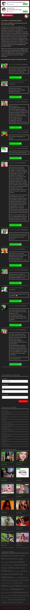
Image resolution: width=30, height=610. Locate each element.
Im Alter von (5, 384)
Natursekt (18, 583)
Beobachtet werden (17, 555)
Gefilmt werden (16, 571)
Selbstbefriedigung (23, 595)
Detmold (4, 438)
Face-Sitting (6, 565)
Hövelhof (4, 443)
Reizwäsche (17, 589)
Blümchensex (8, 558)
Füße (9, 570)
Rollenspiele (19, 592)
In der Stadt (5, 395)
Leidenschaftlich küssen (7, 583)
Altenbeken (24, 64)
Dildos (21, 561)
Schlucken (12, 595)
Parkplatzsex (7, 589)
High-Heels (7, 577)
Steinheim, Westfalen (7, 425)
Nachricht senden (15, 77)
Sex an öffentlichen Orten (7, 597)
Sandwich (6, 595)
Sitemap (15, 608)
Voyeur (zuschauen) (9, 602)
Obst (11, 586)
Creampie (5, 562)
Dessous (13, 561)
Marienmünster (6, 445)
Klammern (23, 577)
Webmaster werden (22, 608)
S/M (27, 593)
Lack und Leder (22, 580)
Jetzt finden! (24, 401)
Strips (24, 597)
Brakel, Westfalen (6, 435)
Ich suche (4, 378)
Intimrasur (15, 577)
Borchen (4, 433)
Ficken (18, 564)
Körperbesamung (8, 580)
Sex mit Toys (18, 597)
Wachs (20, 602)
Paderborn (4, 418)
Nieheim (4, 420)
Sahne (2, 595)
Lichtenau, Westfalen (7, 430)
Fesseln (12, 565)
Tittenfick (12, 599)
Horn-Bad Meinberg (7, 423)
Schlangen (4, 415)
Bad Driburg (5, 411)
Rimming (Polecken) (7, 593)
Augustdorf (5, 440)
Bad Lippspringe (6, 413)
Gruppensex (6, 574)
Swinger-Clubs (4, 600)
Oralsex (17, 585)
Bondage (19, 558)
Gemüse (24, 571)
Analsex (5, 555)
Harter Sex (17, 573)
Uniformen (21, 599)
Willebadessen (5, 428)
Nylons (4, 585)
